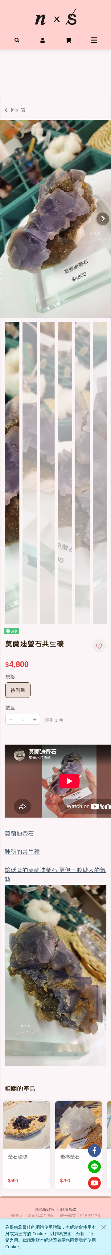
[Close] (104, 1227)
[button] (17, 39)
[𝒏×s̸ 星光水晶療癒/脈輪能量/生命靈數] (55, 16)
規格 (10, 676)
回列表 (18, 109)
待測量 (17, 690)
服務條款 (68, 1209)
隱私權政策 (45, 1209)
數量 (10, 707)
